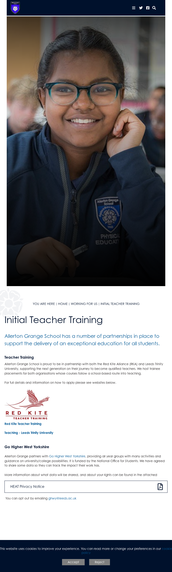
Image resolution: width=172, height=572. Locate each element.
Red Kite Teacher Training (22, 424)
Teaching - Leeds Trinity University (28, 433)
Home (63, 304)
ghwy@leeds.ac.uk (62, 498)
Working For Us (84, 304)
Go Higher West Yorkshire (67, 456)
